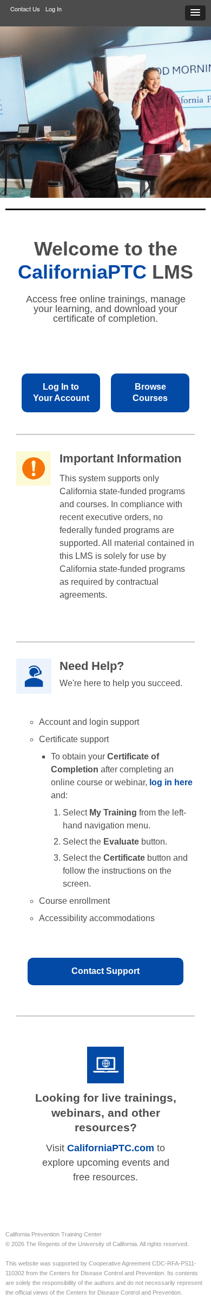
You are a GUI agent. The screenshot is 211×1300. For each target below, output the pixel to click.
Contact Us (25, 8)
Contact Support (105, 971)
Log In (53, 8)
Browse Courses (150, 392)
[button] (195, 12)
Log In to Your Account (61, 392)
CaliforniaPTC (82, 272)
